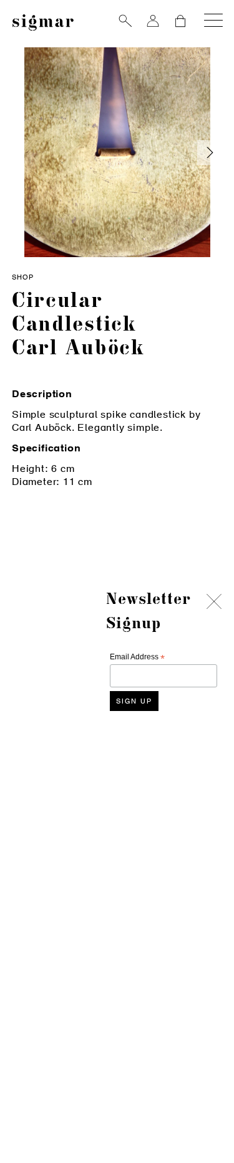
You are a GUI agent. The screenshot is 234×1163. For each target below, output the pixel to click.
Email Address (137, 657)
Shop (23, 278)
